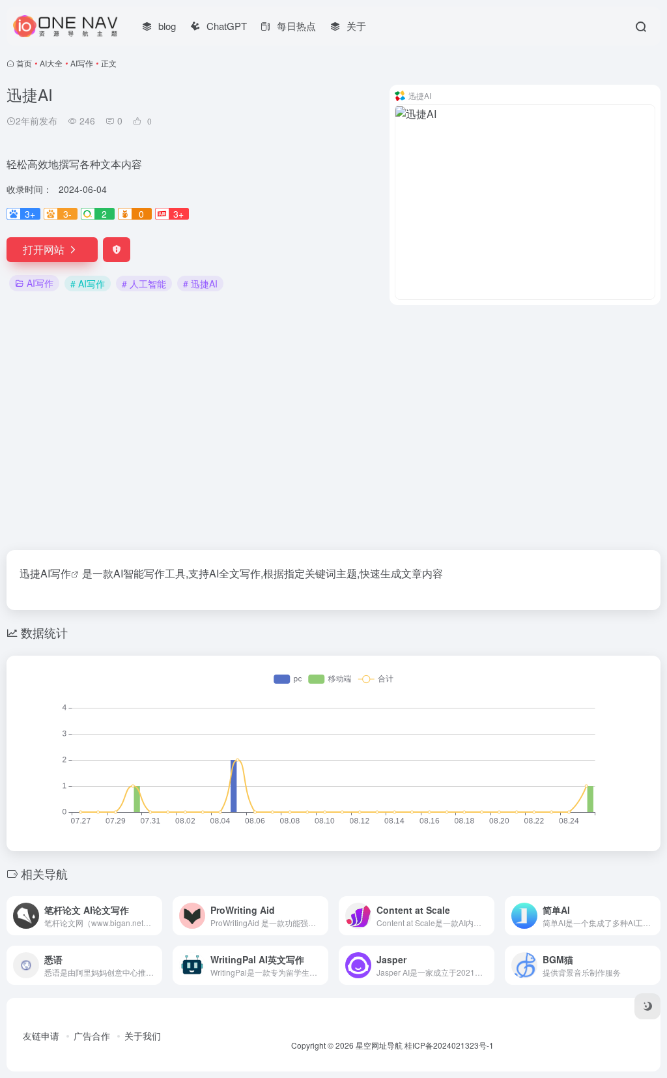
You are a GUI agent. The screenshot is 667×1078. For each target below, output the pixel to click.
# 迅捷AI (200, 283)
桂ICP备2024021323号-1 (449, 1045)
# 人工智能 (144, 283)
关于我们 (142, 1035)
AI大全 (51, 62)
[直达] (155, 916)
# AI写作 (87, 283)
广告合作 (92, 1035)
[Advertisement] (333, 427)
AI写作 (81, 62)
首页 (24, 62)
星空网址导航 (379, 1045)
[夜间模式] (647, 1006)
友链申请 (41, 1035)
